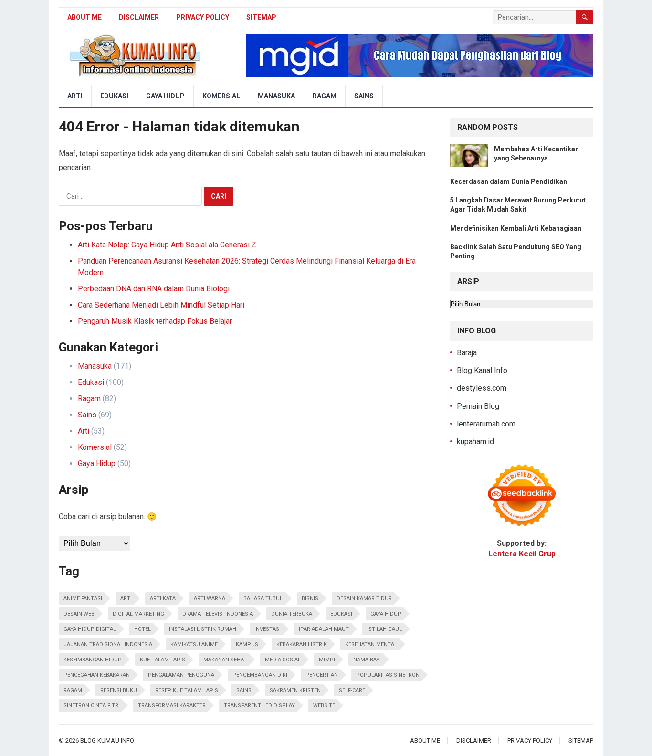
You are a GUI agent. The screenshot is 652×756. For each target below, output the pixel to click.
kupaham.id (475, 441)
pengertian (321, 675)
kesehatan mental (371, 644)
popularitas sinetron (388, 675)
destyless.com (481, 388)
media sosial (283, 660)
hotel (142, 629)
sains (244, 690)
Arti (75, 96)
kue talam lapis (162, 660)
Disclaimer (139, 17)
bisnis (310, 599)
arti (126, 599)
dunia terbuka (291, 614)
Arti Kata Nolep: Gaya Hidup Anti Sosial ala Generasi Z (167, 244)
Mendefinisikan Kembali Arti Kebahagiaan (515, 228)
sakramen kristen (295, 690)
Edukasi (114, 96)
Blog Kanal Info (482, 370)
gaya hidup (385, 614)
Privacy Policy (202, 17)
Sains (364, 96)
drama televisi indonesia (217, 614)
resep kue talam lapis (186, 690)
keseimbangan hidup (92, 660)
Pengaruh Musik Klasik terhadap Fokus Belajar (155, 321)
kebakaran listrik (301, 644)
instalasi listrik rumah (202, 629)
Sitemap (261, 17)
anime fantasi (82, 599)
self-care (352, 690)
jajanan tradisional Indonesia (107, 644)
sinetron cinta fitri (91, 706)
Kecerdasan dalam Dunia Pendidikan (508, 181)
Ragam (325, 96)
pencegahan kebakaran (96, 675)
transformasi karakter (172, 706)
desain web (79, 614)
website (324, 706)
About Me (84, 17)
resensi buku (118, 690)
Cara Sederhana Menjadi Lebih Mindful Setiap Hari (161, 304)
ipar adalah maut (324, 629)
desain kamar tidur (364, 599)
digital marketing (138, 614)
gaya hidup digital (89, 629)
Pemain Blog (478, 406)
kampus (247, 644)
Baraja (467, 352)
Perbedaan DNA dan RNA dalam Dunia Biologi (154, 288)
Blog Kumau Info (107, 740)
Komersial (221, 96)
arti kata (163, 599)
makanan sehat (225, 660)
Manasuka (276, 96)
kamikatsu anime (194, 644)
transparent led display (259, 706)
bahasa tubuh (263, 599)
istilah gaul (384, 629)
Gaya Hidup (165, 96)
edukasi (341, 614)
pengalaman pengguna (181, 675)
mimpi (327, 660)
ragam (72, 690)
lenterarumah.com (486, 423)
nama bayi (367, 660)
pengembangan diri (259, 675)
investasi (267, 629)
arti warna (209, 599)
